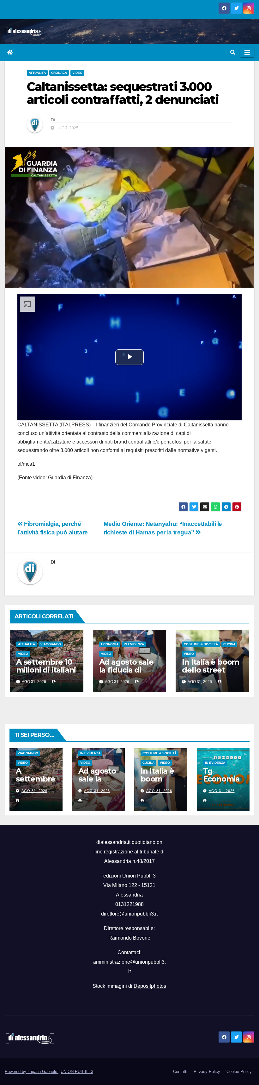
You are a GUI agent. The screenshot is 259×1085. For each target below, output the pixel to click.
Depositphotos (150, 986)
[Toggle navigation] (247, 52)
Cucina (229, 644)
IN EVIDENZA (134, 644)
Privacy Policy (207, 1071)
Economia (109, 644)
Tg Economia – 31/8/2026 (223, 778)
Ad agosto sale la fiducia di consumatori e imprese (126, 673)
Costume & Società (201, 644)
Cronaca (59, 72)
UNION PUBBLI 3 (77, 1071)
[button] (232, 52)
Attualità (37, 72)
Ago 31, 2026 (34, 791)
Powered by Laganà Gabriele (31, 1071)
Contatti (180, 1071)
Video (77, 72)
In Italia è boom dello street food (210, 669)
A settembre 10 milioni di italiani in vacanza (46, 669)
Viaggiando (50, 644)
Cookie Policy (239, 1071)
